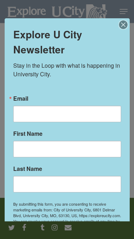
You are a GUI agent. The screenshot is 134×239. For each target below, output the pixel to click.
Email (20, 98)
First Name (28, 133)
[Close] (123, 24)
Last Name (27, 168)
